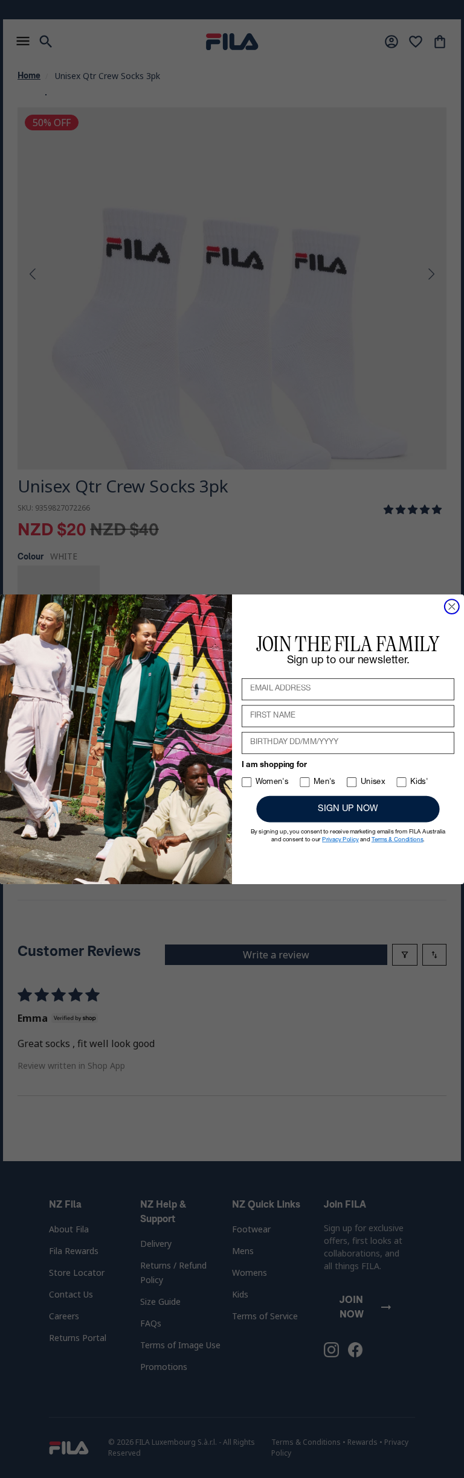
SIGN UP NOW (348, 809)
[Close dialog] (452, 606)
